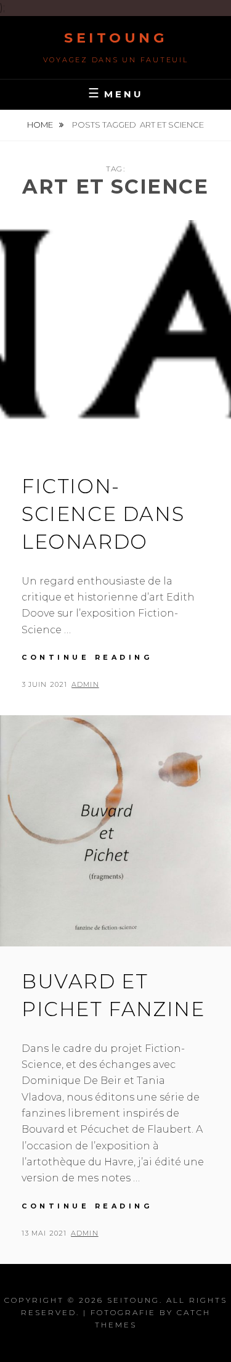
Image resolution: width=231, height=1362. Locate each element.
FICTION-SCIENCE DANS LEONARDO (103, 514)
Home (41, 124)
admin (85, 684)
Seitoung (115, 38)
